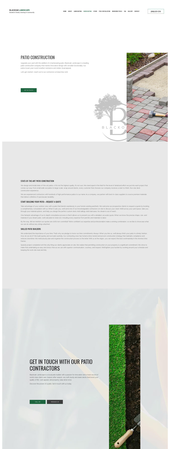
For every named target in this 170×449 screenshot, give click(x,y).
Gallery (130, 11)
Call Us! (37, 402)
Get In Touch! (28, 90)
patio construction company (31, 66)
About (70, 11)
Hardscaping (87, 11)
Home (64, 11)
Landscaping (78, 11)
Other (95, 11)
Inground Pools (117, 11)
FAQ (125, 11)
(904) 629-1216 (156, 11)
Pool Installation (104, 11)
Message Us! (55, 402)
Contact (136, 11)
